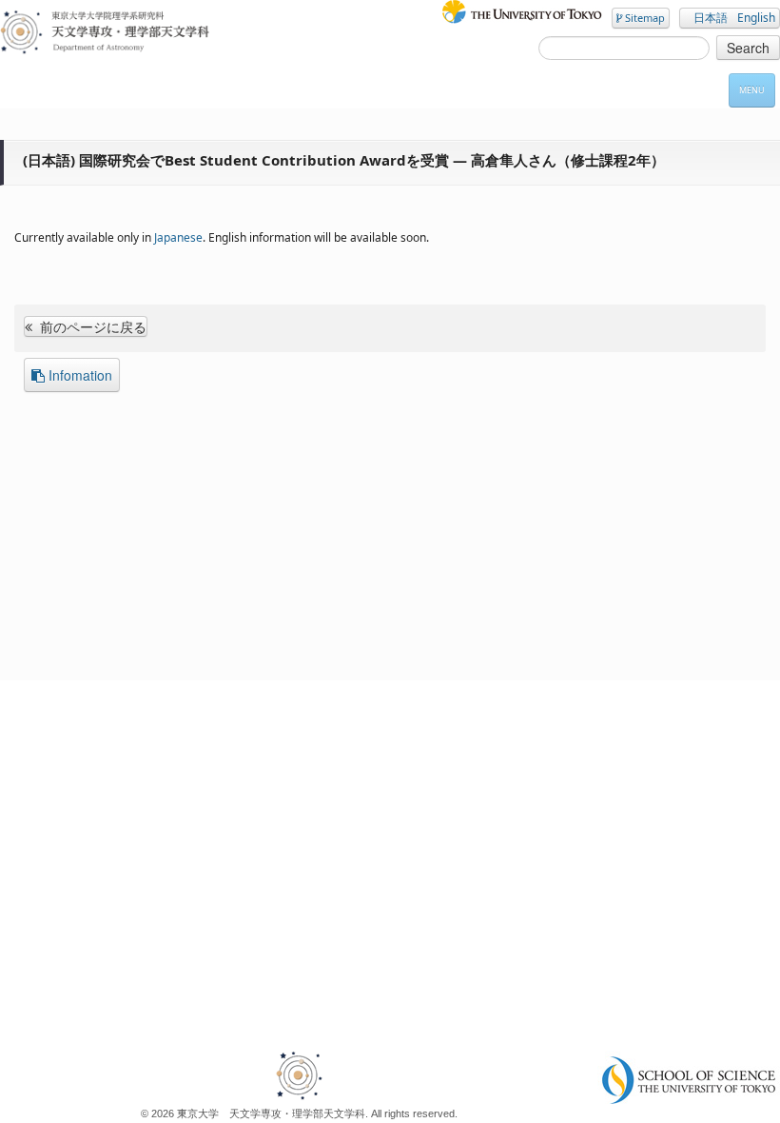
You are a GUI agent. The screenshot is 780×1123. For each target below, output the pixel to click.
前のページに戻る (91, 326)
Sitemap (643, 17)
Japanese (178, 237)
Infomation (80, 374)
